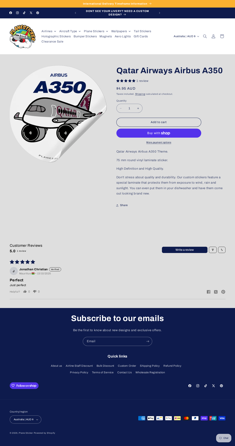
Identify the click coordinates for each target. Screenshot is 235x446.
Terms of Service (103, 372)
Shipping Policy (150, 365)
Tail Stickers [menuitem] (142, 31)
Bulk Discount (105, 365)
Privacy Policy (79, 372)
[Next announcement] (160, 13)
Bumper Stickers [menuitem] (85, 36)
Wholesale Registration (150, 372)
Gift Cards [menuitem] (141, 36)
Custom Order (127, 365)
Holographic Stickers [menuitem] (56, 36)
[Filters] (213, 250)
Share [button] (124, 205)
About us (56, 365)
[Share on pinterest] (223, 292)
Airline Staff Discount (79, 365)
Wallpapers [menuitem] (119, 31)
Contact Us (124, 372)
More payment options (158, 142)
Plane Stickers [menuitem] (94, 31)
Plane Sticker (26, 433)
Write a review (185, 249)
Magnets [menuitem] (106, 36)
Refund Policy (172, 365)
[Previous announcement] (75, 13)
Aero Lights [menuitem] (123, 36)
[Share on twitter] (216, 292)
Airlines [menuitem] (46, 31)
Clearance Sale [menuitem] (52, 41)
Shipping (140, 94)
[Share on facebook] (208, 292)
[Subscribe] (148, 341)
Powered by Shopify (44, 433)
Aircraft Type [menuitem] (68, 31)
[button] (205, 36)
